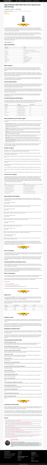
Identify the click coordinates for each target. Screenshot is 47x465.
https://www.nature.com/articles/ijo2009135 (16, 420)
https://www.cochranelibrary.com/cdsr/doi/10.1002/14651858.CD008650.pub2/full (23, 422)
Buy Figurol (25, 57)
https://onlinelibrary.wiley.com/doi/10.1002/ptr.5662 (34, 435)
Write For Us (19, 460)
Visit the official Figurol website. (10, 283)
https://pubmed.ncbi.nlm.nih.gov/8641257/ (10, 433)
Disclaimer (7, 9)
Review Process (18, 9)
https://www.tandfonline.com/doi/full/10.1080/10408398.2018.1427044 (13, 428)
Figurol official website (26, 60)
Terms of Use (19, 458)
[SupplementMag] (10, 451)
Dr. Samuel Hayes (10, 11)
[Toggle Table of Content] (12, 42)
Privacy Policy (20, 453)
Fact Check (12, 9)
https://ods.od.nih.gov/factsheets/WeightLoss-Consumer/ (12, 437)
